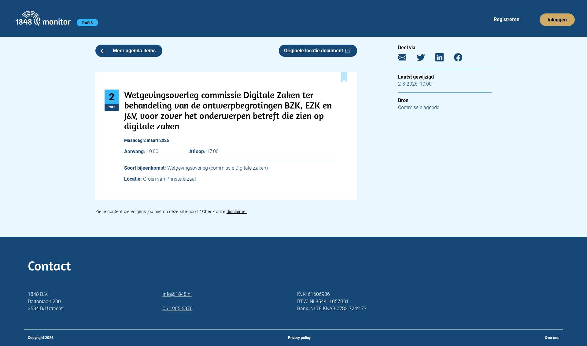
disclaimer (237, 211)
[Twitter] (425, 59)
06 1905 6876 (178, 308)
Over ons (552, 338)
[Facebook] (462, 59)
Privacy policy (299, 338)
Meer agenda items (134, 50)
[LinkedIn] (444, 59)
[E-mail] (406, 59)
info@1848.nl (177, 294)
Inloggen (557, 20)
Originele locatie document (314, 50)
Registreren (506, 19)
